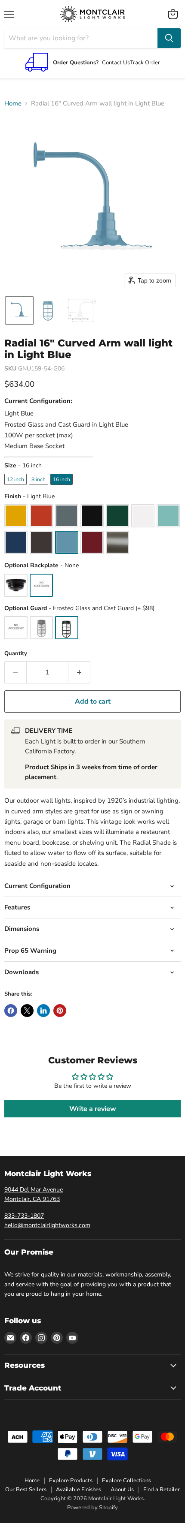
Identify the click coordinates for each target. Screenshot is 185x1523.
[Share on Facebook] (10, 1010)
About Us (122, 1489)
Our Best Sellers (25, 1489)
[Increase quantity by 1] (79, 672)
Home (13, 103)
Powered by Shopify (92, 1507)
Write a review (92, 1109)
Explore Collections (126, 1480)
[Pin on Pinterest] (59, 1010)
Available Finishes (78, 1489)
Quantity (15, 653)
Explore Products (70, 1480)
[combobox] (80, 38)
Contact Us (116, 62)
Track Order (145, 62)
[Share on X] (27, 1010)
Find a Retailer (161, 1489)
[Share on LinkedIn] (43, 1010)
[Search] (169, 38)
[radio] (15, 479)
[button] (19, 310)
